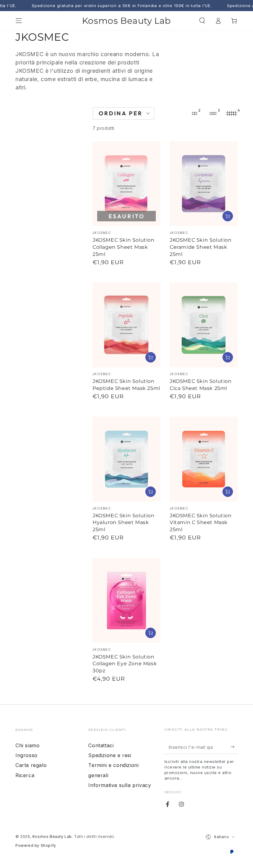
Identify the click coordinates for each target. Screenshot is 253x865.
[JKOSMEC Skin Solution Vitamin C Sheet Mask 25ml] (204, 459)
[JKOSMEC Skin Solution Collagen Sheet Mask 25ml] (126, 183)
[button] (202, 20)
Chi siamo (27, 745)
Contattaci (101, 745)
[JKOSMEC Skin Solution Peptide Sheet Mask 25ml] (126, 324)
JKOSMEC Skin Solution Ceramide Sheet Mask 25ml (201, 247)
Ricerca (24, 775)
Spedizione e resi (109, 755)
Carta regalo (31, 765)
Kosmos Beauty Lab (52, 836)
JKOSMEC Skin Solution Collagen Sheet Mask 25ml (124, 247)
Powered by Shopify (35, 845)
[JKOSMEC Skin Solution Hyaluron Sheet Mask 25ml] (126, 459)
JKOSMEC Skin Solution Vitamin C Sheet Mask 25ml (201, 523)
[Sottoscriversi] (234, 747)
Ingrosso (26, 755)
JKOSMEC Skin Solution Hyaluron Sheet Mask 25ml (124, 523)
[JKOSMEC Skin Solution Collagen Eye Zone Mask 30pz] (126, 600)
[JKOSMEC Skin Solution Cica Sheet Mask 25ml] (204, 324)
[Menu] (19, 20)
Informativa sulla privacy (119, 785)
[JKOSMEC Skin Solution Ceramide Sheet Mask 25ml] (204, 183)
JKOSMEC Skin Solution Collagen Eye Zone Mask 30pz (125, 664)
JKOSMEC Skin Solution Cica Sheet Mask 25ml (201, 384)
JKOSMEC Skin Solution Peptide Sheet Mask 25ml (126, 384)
